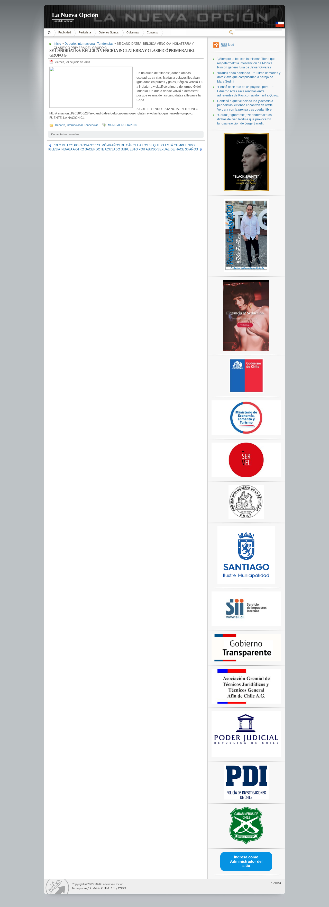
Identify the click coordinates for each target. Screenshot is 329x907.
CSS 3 (122, 888)
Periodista (85, 32)
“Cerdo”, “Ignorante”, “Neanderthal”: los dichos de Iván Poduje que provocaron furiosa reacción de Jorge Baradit (244, 119)
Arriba (277, 882)
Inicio (50, 33)
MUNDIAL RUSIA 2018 (122, 125)
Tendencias (105, 44)
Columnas (132, 32)
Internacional (86, 44)
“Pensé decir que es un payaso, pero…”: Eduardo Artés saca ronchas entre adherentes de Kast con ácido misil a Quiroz (248, 91)
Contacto (152, 32)
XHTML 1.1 (108, 888)
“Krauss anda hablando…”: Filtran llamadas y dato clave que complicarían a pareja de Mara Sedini (248, 77)
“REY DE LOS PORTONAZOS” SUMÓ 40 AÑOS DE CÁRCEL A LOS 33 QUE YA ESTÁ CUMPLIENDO (124, 145)
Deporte (70, 44)
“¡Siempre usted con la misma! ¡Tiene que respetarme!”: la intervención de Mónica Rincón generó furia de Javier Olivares (246, 63)
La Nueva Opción (75, 15)
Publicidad (64, 32)
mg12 (87, 888)
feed (227, 45)
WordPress (57, 886)
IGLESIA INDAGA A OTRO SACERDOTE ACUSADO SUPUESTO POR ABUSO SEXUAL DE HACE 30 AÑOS (123, 149)
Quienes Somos (109, 32)
